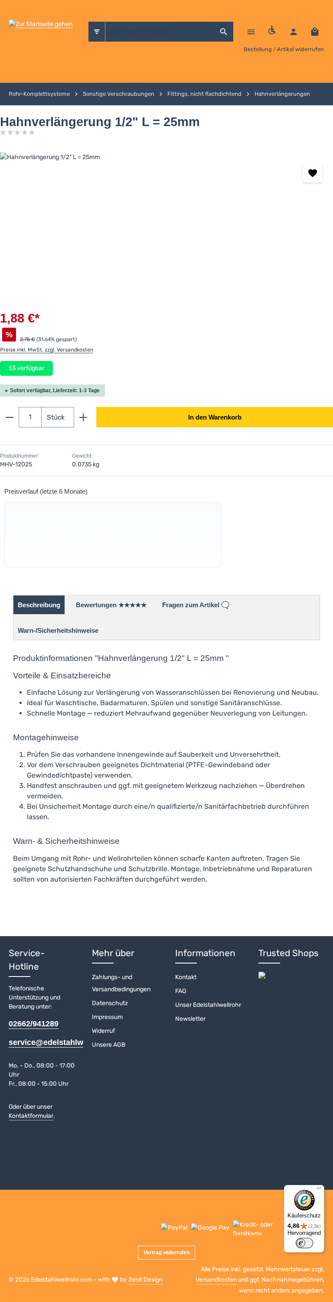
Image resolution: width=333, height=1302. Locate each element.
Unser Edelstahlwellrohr (208, 1005)
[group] (112, 534)
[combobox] (160, 32)
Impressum (107, 1017)
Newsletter (190, 1018)
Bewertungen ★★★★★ (111, 605)
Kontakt (185, 977)
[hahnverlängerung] (166, 218)
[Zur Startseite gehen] (40, 32)
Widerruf (103, 1031)
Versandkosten (216, 1279)
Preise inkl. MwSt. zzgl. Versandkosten (46, 350)
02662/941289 (34, 1023)
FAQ (180, 991)
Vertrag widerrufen (166, 1253)
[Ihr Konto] (293, 31)
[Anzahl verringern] (9, 417)
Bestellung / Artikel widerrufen (284, 49)
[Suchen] (224, 32)
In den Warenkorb (215, 417)
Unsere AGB (108, 1044)
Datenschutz (110, 1003)
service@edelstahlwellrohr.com (42, 1042)
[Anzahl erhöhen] (83, 417)
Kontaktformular (31, 1116)
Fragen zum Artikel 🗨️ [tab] (195, 605)
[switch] (304, 1243)
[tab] (39, 605)
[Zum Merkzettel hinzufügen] (312, 172)
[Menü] (251, 31)
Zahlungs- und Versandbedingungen (121, 983)
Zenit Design (145, 1279)
